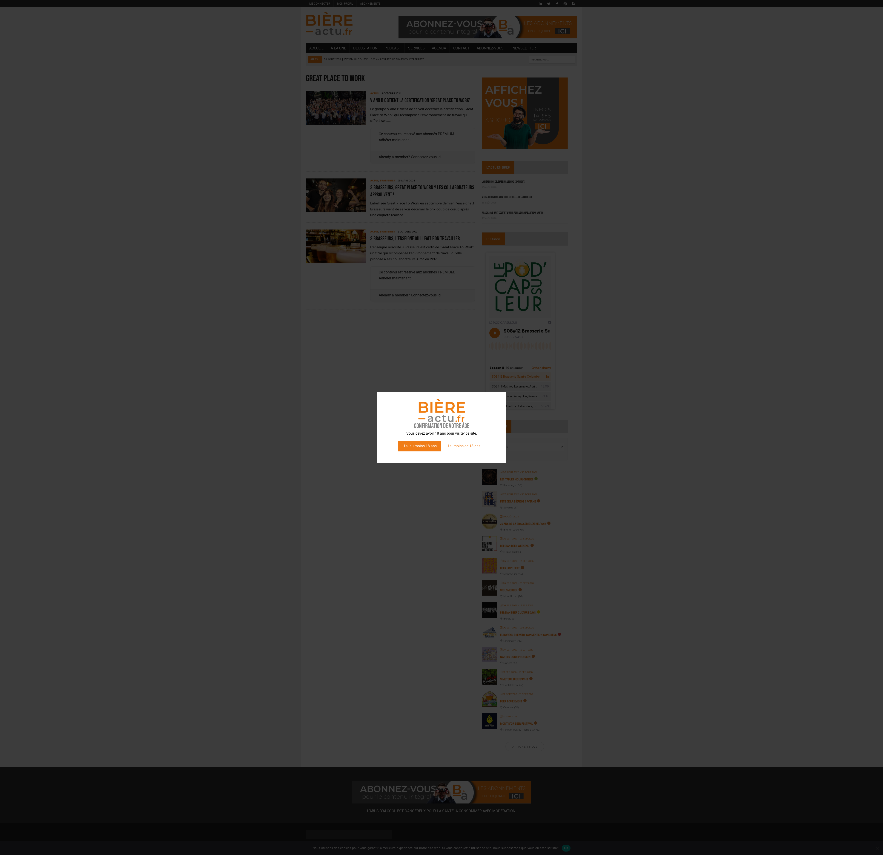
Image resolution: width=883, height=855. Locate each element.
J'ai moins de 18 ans (463, 446)
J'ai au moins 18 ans (420, 446)
